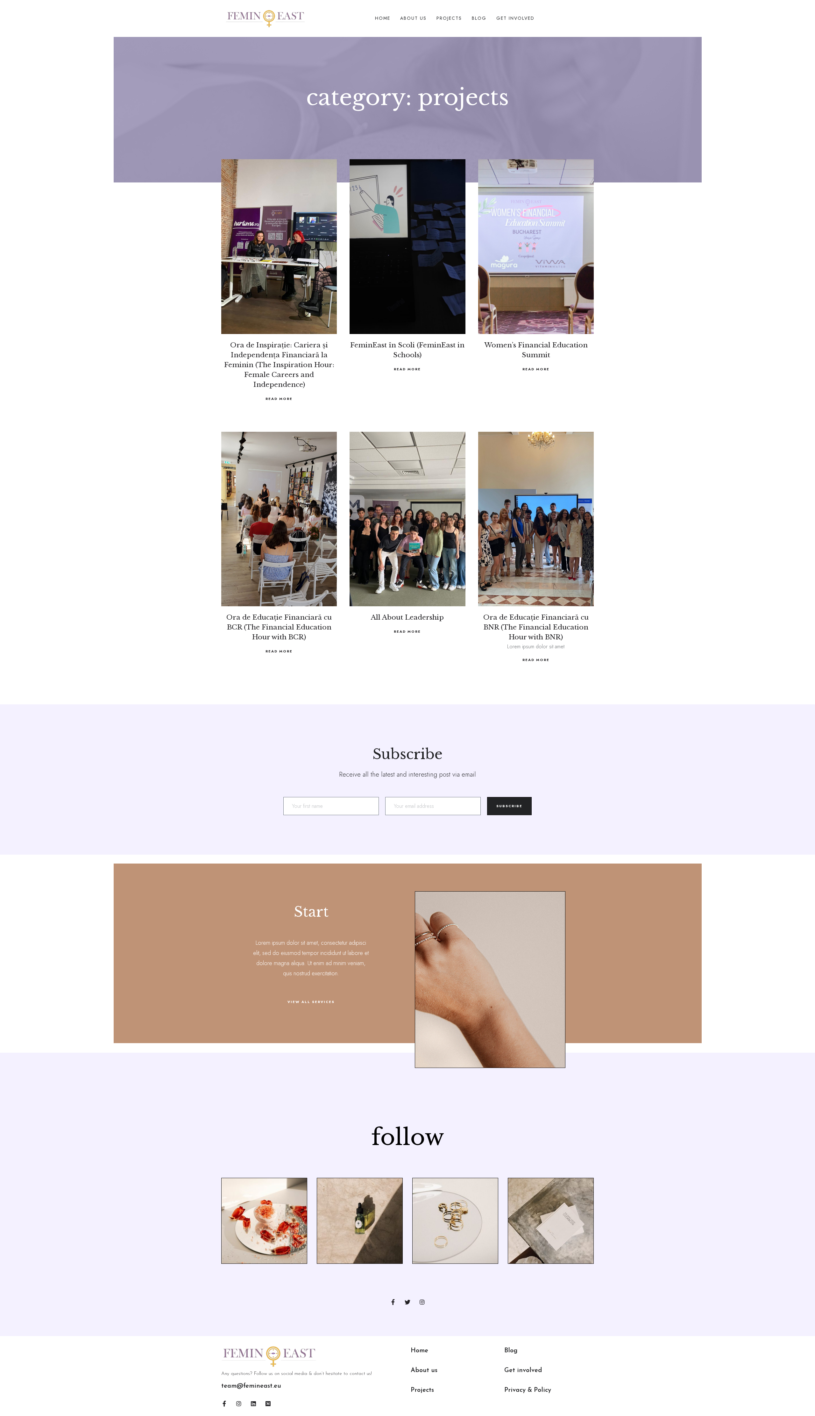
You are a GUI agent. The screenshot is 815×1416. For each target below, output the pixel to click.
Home (382, 18)
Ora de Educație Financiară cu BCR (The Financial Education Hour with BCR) (279, 627)
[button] (311, 1002)
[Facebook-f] (393, 1302)
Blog (479, 18)
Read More (279, 398)
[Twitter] (407, 1302)
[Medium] (268, 1403)
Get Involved (515, 18)
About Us (413, 18)
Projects (449, 18)
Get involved (523, 1370)
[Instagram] (422, 1302)
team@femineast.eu (251, 1386)
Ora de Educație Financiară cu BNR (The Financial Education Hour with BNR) (536, 627)
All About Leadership (407, 617)
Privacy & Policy (527, 1390)
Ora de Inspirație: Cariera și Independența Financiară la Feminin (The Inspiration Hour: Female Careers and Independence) (279, 365)
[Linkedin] (253, 1403)
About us (424, 1370)
